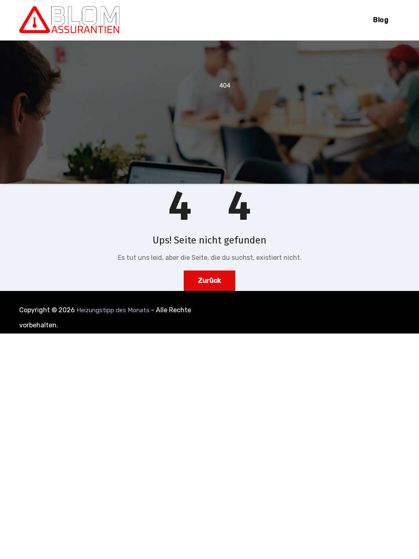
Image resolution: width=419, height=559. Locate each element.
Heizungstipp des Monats (113, 310)
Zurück (209, 280)
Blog (380, 20)
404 (224, 85)
